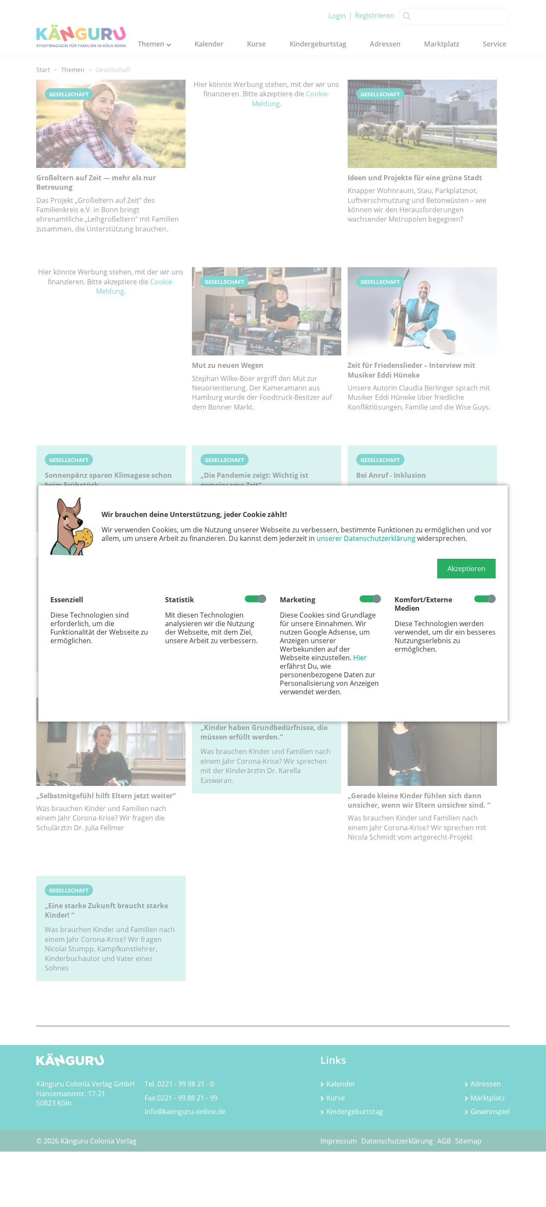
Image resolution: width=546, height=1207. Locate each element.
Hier (360, 657)
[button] (466, 568)
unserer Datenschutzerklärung (366, 538)
